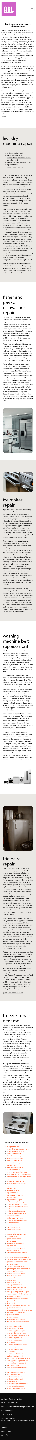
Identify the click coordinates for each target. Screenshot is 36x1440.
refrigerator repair (13, 1190)
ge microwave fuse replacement (18, 1305)
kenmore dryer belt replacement (19, 1335)
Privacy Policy (6, 1431)
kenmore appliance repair (16, 1331)
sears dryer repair (13, 1365)
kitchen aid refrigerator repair (17, 1206)
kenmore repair (12, 1347)
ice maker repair (12, 160)
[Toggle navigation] (31, 9)
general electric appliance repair (18, 1321)
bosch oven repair (13, 1170)
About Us (4, 1435)
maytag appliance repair (15, 1271)
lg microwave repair (14, 1239)
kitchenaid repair (13, 1223)
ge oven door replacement (16, 1312)
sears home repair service (16, 1370)
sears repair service (13, 1374)
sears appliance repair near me (17, 1361)
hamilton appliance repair (15, 1324)
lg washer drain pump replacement (19, 1259)
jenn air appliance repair (15, 1328)
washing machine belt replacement (19, 162)
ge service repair (13, 1315)
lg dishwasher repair (14, 1229)
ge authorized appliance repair (17, 1298)
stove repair (11, 1351)
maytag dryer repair (14, 1275)
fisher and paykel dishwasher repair (19, 158)
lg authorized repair (14, 1227)
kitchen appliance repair (15, 1209)
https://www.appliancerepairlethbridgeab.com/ (17, 1420)
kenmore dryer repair (14, 1338)
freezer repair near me (15, 167)
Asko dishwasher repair (15, 1156)
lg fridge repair (12, 1236)
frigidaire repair (12, 165)
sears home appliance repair (16, 1367)
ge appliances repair (14, 1296)
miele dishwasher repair (15, 153)
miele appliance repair (14, 1377)
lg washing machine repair (16, 1266)
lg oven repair (12, 1241)
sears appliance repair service (17, 1363)
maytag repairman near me (16, 1287)
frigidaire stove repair (14, 1200)
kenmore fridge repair (15, 1340)
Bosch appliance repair (14, 1160)
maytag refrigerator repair (16, 1278)
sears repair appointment (16, 1372)
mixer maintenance (13, 1216)
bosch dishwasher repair (15, 1167)
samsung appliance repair (15, 1386)
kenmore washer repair (15, 1354)
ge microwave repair (14, 1308)
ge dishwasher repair (14, 1301)
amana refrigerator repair (16, 1151)
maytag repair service (14, 1285)
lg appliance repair (13, 1225)
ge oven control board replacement (19, 1310)
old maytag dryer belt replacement (19, 1294)
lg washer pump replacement (17, 1262)
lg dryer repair (12, 1232)
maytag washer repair (14, 1289)
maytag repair (12, 1280)
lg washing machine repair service (18, 1269)
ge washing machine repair (16, 1319)
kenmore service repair (15, 1349)
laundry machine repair (15, 155)
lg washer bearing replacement (18, 1257)
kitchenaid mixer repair (15, 1218)
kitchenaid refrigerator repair (17, 1220)
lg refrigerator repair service (13, 993)
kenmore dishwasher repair (16, 1333)
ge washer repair (13, 1317)
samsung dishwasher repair (16, 1388)
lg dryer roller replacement (16, 1234)
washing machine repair (15, 1356)
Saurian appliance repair (15, 1158)
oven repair (11, 1342)
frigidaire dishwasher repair (16, 1183)
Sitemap (4, 1427)
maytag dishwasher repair (16, 1273)
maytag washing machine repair (18, 1292)
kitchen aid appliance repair (16, 1202)
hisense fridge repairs (14, 1326)
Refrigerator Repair (13, 1147)
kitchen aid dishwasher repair (17, 1204)
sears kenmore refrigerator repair (19, 1358)
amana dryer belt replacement (18, 1149)
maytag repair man (13, 1282)
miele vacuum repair (14, 1381)
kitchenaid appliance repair (16, 1211)
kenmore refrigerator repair (17, 1344)
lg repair (9, 1255)
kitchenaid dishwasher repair (17, 1213)
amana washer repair (14, 1154)
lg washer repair (12, 1264)
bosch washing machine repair (17, 1172)
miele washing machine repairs (17, 1384)
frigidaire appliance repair (15, 1181)
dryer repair (11, 1303)
